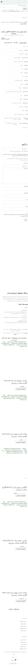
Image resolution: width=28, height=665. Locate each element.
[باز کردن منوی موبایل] (25, 2)
